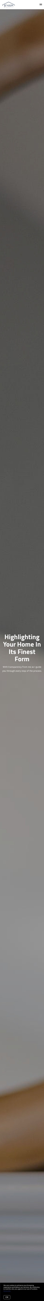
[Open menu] (41, 4)
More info (7, 1291)
